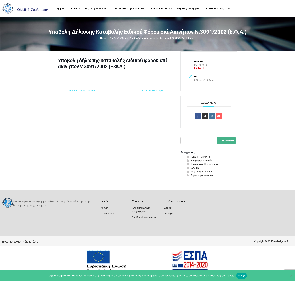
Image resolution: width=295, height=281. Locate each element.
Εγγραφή (168, 213)
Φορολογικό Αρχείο (188, 8)
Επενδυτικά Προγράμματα (130, 8)
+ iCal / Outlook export (153, 90)
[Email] (219, 116)
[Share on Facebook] (198, 116)
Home (103, 38)
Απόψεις (75, 8)
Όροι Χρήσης (31, 241)
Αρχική (61, 8)
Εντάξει (241, 275)
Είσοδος (168, 207)
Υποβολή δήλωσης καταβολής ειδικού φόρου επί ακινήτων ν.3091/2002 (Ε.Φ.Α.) (150, 38)
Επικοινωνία (107, 213)
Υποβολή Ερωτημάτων (144, 217)
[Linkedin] (212, 116)
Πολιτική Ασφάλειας (12, 241)
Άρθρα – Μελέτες (161, 8)
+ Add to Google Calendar (82, 90)
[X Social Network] (205, 116)
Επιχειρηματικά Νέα (97, 8)
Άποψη (195, 168)
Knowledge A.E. (280, 241)
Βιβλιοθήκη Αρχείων (218, 8)
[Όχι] (291, 277)
